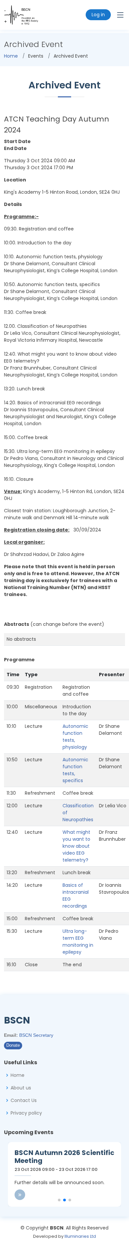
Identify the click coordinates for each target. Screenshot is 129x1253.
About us (21, 1087)
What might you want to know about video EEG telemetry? (76, 846)
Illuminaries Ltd (80, 1236)
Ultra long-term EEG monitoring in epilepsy (78, 941)
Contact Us (24, 1100)
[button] (59, 1200)
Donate (13, 1045)
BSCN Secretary (36, 1035)
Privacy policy (26, 1113)
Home (11, 56)
